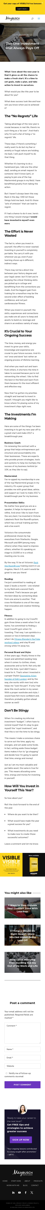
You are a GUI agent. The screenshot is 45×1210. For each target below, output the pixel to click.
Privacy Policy (22, 1203)
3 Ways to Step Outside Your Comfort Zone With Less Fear (22, 908)
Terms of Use (10, 1203)
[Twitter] (32, 1193)
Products (38, 1181)
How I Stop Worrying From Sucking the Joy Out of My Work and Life (22, 962)
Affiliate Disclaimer (22, 1205)
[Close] (42, 2)
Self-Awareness (22, 35)
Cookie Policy (33, 1203)
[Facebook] (25, 1193)
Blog (25, 1185)
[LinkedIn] (13, 1193)
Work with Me (13, 1185)
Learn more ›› (22, 9)
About (27, 1181)
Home (5, 1181)
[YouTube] (19, 1193)
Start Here (16, 1181)
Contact (35, 1185)
